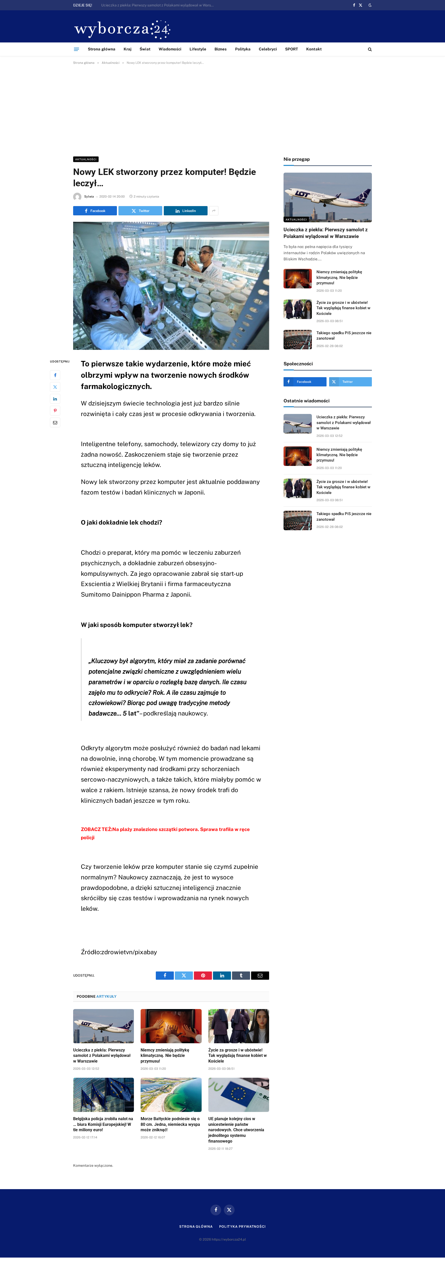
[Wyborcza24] (124, 29)
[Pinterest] (55, 410)
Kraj (127, 49)
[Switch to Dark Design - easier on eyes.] (369, 5)
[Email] (55, 422)
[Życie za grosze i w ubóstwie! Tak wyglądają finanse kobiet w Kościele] (238, 1026)
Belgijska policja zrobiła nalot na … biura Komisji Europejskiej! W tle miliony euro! (103, 1124)
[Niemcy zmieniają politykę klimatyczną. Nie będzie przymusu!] (171, 1026)
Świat (145, 49)
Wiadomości (170, 49)
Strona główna (101, 49)
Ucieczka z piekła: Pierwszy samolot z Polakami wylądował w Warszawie (102, 1056)
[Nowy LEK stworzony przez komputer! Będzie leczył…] (171, 286)
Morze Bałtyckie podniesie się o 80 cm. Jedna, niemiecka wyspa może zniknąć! (170, 1124)
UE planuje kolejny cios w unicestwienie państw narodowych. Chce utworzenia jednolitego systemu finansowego (236, 1130)
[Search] (369, 49)
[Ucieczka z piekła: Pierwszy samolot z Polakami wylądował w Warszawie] (103, 1026)
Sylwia (89, 196)
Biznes (221, 49)
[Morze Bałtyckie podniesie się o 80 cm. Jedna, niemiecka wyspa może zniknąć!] (171, 1095)
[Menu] (76, 49)
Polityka (243, 49)
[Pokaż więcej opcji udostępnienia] (213, 210)
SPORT (291, 49)
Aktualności (86, 159)
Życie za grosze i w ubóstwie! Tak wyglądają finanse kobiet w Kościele (237, 1056)
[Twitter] (55, 387)
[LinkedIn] (55, 398)
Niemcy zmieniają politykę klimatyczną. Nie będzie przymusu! (151, 5)
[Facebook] (55, 375)
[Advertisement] (222, 110)
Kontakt (314, 49)
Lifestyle (198, 49)
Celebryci (268, 49)
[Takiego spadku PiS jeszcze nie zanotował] (298, 339)
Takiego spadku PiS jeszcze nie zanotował (343, 336)
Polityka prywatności (242, 1226)
